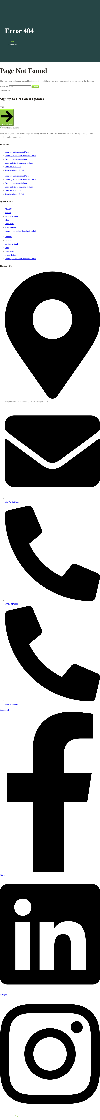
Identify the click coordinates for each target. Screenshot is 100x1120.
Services (8, 213)
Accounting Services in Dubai (16, 159)
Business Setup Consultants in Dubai (19, 163)
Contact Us (9, 224)
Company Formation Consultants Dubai (20, 156)
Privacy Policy (10, 227)
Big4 (17, 1116)
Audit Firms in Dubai (13, 167)
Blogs (7, 220)
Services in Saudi (11, 216)
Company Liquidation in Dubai (17, 152)
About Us (8, 209)
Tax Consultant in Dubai (14, 170)
